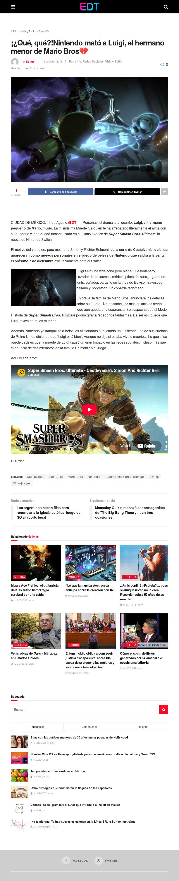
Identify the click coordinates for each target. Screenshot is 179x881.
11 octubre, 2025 (132, 668)
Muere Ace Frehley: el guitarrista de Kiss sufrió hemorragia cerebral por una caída (35, 590)
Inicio (14, 31)
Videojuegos (22, 483)
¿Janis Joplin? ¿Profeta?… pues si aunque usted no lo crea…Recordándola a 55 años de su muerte (144, 592)
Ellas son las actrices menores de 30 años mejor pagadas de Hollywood (79, 737)
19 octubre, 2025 (23, 600)
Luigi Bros (56, 476)
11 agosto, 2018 (52, 61)
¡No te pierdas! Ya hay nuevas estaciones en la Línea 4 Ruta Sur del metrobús (83, 821)
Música (19, 577)
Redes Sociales (93, 61)
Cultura (130, 577)
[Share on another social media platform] (164, 191)
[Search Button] (166, 6)
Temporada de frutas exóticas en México (58, 771)
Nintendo (94, 476)
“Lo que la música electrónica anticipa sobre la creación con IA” (90, 587)
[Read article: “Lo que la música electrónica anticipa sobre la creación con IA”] (90, 563)
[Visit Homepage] (89, 6)
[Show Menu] (13, 6)
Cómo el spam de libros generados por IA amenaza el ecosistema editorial (141, 658)
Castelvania (35, 476)
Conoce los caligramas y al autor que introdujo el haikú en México (75, 805)
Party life (44, 31)
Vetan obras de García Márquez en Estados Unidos (34, 655)
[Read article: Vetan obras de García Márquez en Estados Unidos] (36, 631)
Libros (74, 644)
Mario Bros (75, 476)
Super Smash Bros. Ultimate (125, 476)
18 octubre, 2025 (132, 604)
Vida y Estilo (28, 31)
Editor (30, 61)
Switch (154, 476)
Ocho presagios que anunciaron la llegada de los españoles (71, 788)
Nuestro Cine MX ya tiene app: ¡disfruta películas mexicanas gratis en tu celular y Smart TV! (93, 754)
